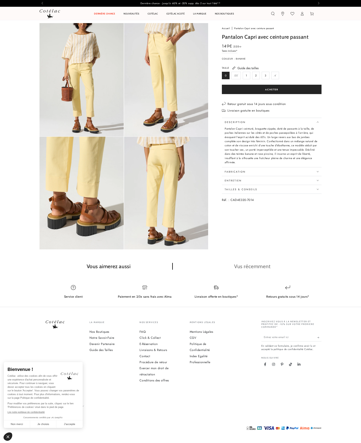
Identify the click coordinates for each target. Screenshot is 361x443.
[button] (273, 14)
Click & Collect (150, 338)
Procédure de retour (153, 362)
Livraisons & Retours (153, 350)
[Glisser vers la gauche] (42, 3)
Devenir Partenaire (102, 344)
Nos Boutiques (99, 332)
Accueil (226, 28)
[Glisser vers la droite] (318, 3)
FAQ (143, 332)
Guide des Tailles (101, 350)
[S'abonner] (319, 337)
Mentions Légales (201, 332)
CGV (193, 338)
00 (237, 76)
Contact (145, 356)
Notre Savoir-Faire (101, 338)
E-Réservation (149, 344)
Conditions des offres (154, 380)
